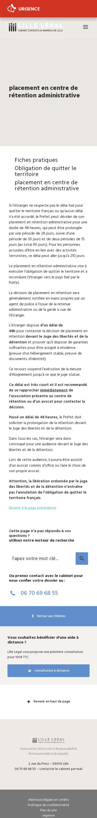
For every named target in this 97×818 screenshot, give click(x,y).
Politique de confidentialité (48, 805)
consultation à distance (51, 671)
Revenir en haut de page (51, 701)
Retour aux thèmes (51, 616)
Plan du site (48, 810)
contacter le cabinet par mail (60, 769)
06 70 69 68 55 (38, 593)
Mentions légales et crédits (48, 800)
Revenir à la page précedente (32, 508)
